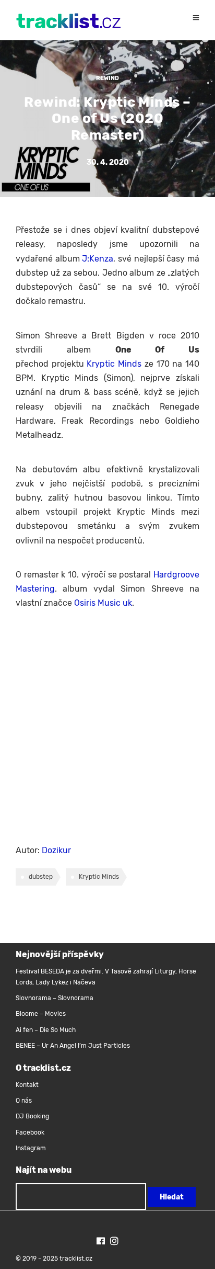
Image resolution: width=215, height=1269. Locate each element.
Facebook (30, 1132)
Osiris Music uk (103, 603)
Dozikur (56, 850)
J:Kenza (97, 259)
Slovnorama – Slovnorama (54, 998)
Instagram (31, 1148)
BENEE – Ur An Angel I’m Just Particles (74, 1045)
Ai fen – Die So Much (46, 1030)
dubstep (41, 876)
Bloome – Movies (41, 1013)
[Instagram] (114, 1242)
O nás (24, 1100)
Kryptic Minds (114, 364)
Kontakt (27, 1085)
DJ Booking (32, 1116)
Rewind (107, 78)
